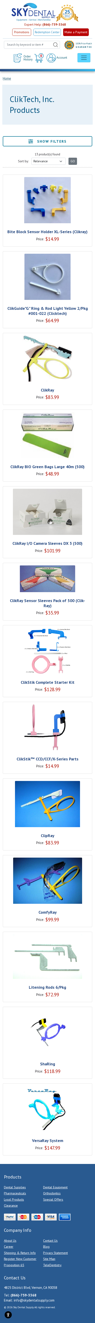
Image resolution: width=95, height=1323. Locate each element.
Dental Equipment (55, 1187)
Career (8, 1247)
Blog (46, 1247)
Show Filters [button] (51, 141)
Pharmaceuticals (15, 1193)
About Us (10, 1241)
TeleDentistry (52, 1265)
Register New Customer (20, 1259)
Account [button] (61, 58)
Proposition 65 (14, 1265)
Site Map (49, 1259)
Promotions (21, 32)
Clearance (11, 1205)
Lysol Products (14, 1199)
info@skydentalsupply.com (34, 1300)
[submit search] (55, 45)
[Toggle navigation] (83, 57)
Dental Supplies (15, 1187)
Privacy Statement (55, 1253)
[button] (39, 58)
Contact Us (50, 1241)
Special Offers (53, 1199)
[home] (33, 12)
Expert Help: (45, 24)
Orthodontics (52, 1193)
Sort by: (23, 161)
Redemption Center (47, 32)
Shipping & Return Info (20, 1253)
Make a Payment (76, 32)
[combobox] (32, 45)
